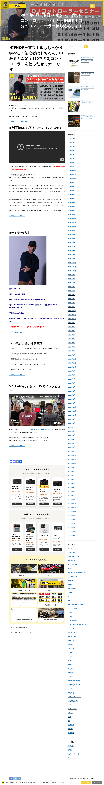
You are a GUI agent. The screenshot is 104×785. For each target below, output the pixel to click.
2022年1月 (71, 355)
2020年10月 (72, 415)
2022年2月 (71, 351)
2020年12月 (72, 407)
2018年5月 (71, 531)
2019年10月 (72, 463)
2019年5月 (71, 483)
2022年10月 (72, 319)
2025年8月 (71, 186)
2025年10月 (72, 178)
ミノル (29, 627)
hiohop (26, 633)
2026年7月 (71, 142)
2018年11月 (72, 507)
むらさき (71, 693)
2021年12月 (72, 359)
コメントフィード (73, 754)
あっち (70, 612)
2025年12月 (72, 170)
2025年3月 (71, 206)
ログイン (71, 746)
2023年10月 (72, 271)
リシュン (71, 705)
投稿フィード (72, 750)
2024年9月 (71, 230)
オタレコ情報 (72, 637)
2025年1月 (71, 215)
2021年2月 (71, 399)
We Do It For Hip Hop (75, 604)
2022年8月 (71, 327)
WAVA (70, 600)
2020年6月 (71, 431)
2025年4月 (71, 202)
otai (7, 782)
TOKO (70, 592)
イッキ (70, 616)
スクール (30, 633)
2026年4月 (71, 154)
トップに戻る (97, 782)
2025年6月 (71, 194)
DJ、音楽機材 (17, 627)
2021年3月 (71, 395)
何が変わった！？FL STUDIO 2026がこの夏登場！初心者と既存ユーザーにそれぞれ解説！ (88, 117)
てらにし (71, 669)
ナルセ (70, 677)
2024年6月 (71, 243)
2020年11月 (72, 411)
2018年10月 (72, 511)
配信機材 (71, 733)
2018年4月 (71, 535)
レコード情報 (72, 709)
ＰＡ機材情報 (72, 576)
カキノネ (71, 640)
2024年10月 (72, 227)
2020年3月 (71, 443)
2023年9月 (71, 275)
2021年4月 (71, 391)
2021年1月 (71, 403)
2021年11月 (72, 363)
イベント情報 (72, 620)
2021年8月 (71, 375)
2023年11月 (72, 267)
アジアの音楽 (72, 608)
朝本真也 (71, 725)
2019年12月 (72, 455)
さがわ (70, 653)
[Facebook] (11, 779)
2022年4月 (71, 343)
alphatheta (71, 552)
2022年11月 (72, 315)
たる (69, 661)
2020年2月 (71, 447)
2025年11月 (72, 174)
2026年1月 (71, 166)
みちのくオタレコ (74, 685)
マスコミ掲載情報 (74, 681)
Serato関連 (24, 627)
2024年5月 (71, 247)
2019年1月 (71, 499)
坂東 (69, 717)
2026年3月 (71, 158)
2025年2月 (71, 210)
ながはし (71, 673)
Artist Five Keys (73, 556)
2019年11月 (72, 459)
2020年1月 (71, 451)
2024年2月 (71, 259)
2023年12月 (72, 263)
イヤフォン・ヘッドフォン (77, 624)
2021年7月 (71, 379)
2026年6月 (71, 146)
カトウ (70, 645)
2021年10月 (72, 367)
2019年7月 (71, 475)
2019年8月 (71, 471)
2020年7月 (71, 427)
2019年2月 (71, 495)
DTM (69, 568)
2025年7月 (71, 190)
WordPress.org (73, 758)
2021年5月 (71, 387)
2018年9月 (71, 515)
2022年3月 (71, 347)
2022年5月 (71, 339)
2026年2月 (71, 162)
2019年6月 (71, 479)
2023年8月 (71, 279)
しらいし (71, 657)
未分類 (70, 729)
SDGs (70, 584)
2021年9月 (71, 371)
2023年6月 (71, 287)
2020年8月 (71, 423)
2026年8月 (71, 138)
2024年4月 (71, 251)
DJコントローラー (18, 633)
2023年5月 (71, 291)
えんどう (71, 628)
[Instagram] (19, 779)
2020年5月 (71, 435)
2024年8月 (71, 235)
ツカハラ (71, 665)
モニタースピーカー (74, 697)
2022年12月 (72, 311)
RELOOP (71, 580)
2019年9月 (71, 467)
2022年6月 (71, 335)
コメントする (85, 782)
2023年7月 (71, 283)
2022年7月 (71, 331)
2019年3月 (71, 491)
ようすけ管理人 (73, 701)
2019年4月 (71, 487)
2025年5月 (71, 198)
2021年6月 (71, 383)
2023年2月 (71, 303)
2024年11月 (72, 223)
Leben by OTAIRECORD (76, 572)
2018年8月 (71, 519)
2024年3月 (71, 255)
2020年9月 (71, 419)
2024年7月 (71, 239)
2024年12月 (72, 218)
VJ (69, 596)
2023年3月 (71, 299)
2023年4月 (71, 295)
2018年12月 (72, 503)
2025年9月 (71, 182)
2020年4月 (71, 439)
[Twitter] (15, 779)
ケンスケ (71, 649)
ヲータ (70, 713)
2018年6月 (71, 527)
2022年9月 (71, 323)
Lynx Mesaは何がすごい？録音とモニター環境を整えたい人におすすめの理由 (87, 88)
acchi (70, 548)
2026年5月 (71, 150)
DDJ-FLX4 (71, 560)
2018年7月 (71, 523)
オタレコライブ (73, 632)
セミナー (36, 633)
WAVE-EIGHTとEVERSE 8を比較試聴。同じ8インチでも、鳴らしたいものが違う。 (87, 74)
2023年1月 (71, 307)
